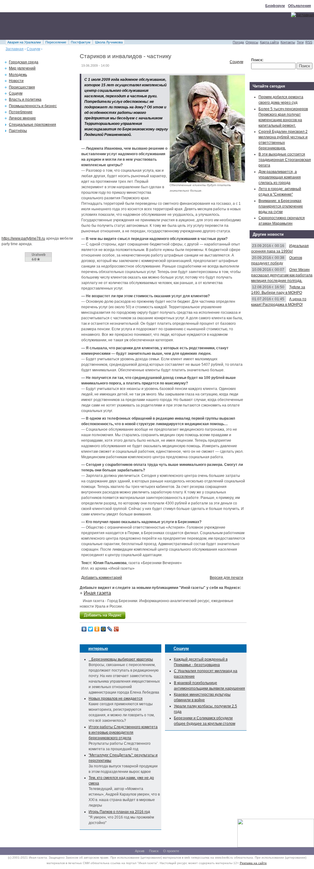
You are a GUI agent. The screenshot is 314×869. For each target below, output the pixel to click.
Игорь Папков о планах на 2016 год (119, 812)
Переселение (55, 42)
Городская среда (23, 62)
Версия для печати (226, 577)
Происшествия (22, 87)
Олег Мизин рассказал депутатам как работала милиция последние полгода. (281, 275)
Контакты (288, 42)
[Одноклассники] (97, 629)
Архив (139, 851)
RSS (308, 42)
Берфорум (275, 6)
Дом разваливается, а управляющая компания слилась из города (279, 177)
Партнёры (18, 131)
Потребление (21, 112)
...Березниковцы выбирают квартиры (121, 659)
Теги (300, 42)
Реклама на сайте (253, 863)
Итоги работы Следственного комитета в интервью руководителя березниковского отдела (123, 732)
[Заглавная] (302, 15)
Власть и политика (25, 99)
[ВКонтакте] (84, 629)
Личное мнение (22, 118)
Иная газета (97, 593)
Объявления (299, 6)
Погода (238, 42)
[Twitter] (90, 629)
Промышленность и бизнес (33, 106)
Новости (16, 81)
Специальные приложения (32, 124)
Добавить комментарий (101, 577)
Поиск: (257, 60)
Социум (33, 49)
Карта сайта (269, 42)
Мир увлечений (22, 68)
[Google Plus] (116, 629)
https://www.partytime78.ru (23, 238)
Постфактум (80, 42)
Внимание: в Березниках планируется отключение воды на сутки (280, 206)
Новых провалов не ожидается (116, 698)
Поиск (154, 851)
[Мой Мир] (103, 629)
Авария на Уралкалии (24, 42)
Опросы (252, 42)
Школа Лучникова (109, 42)
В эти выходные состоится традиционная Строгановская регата (284, 159)
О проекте (171, 851)
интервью (98, 648)
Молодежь (18, 75)
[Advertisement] (111, 26)
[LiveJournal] (110, 629)
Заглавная (15, 49)
